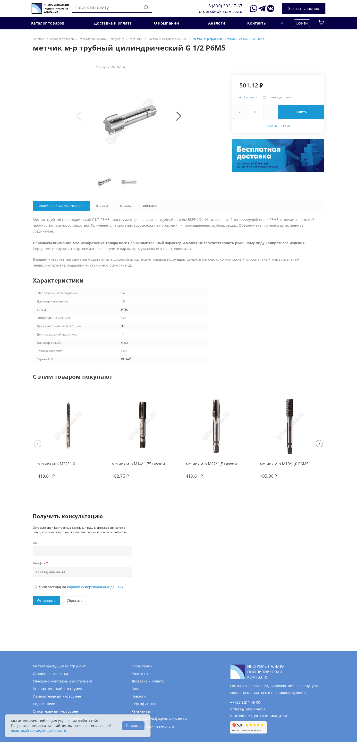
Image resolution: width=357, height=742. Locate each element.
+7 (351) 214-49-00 (245, 702)
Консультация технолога (153, 726)
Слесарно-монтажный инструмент (63, 681)
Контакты (140, 673)
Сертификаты (143, 703)
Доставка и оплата (148, 681)
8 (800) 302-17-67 (225, 6)
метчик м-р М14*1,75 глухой (138, 463)
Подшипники (44, 703)
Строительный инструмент (56, 711)
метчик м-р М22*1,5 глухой (211, 463)
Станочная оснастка (50, 673)
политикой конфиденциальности (38, 730)
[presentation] (79, 116)
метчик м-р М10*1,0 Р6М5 (284, 463)
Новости (139, 696)
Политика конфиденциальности (159, 718)
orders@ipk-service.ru (221, 11)
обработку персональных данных (95, 587)
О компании (142, 666)
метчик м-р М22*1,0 (56, 463)
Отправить (46, 600)
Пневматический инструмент (58, 688)
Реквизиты (141, 711)
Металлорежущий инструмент (59, 666)
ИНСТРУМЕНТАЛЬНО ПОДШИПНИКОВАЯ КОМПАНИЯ (56, 8)
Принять (133, 725)
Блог (135, 688)
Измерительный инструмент (58, 696)
